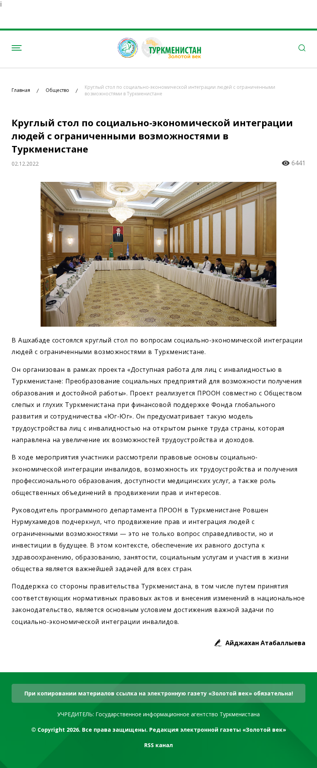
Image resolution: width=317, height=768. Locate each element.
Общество (57, 90)
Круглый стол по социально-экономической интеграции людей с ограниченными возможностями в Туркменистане (180, 90)
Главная (21, 90)
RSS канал (158, 745)
